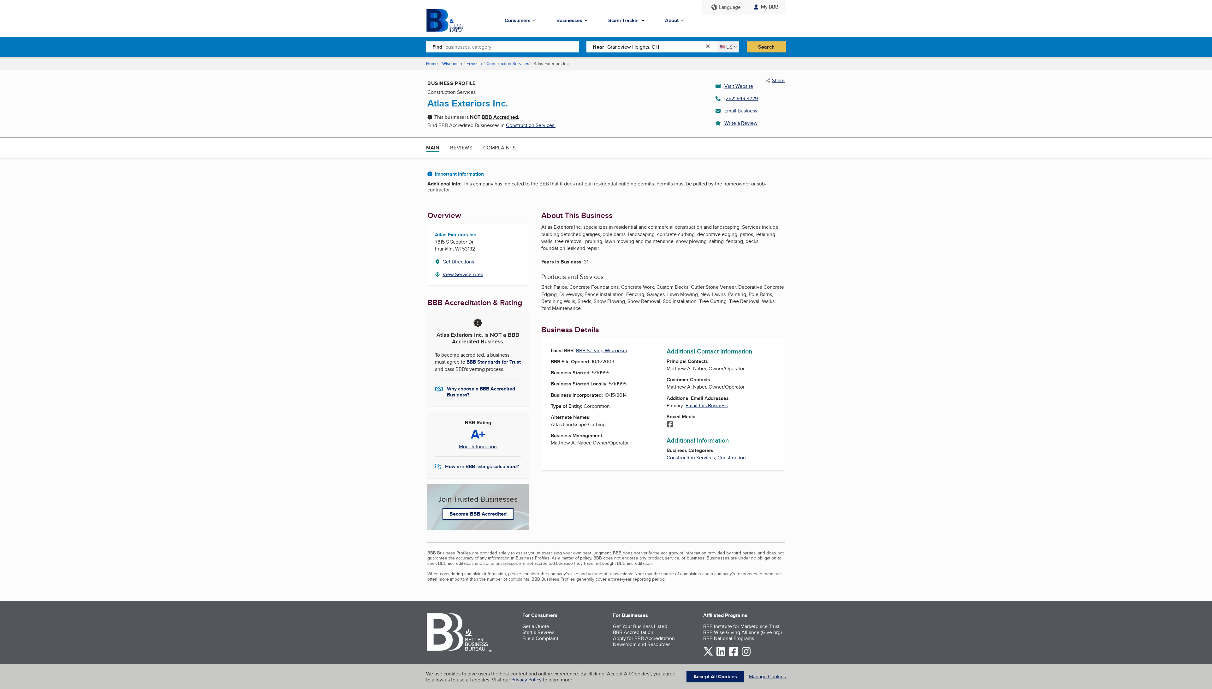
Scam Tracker (623, 20)
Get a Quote (535, 626)
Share (778, 80)
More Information (478, 446)
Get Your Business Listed (640, 626)
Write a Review (741, 123)
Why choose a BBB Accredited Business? (481, 391)
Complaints (499, 147)
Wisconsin (452, 63)
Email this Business (707, 405)
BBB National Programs (728, 638)
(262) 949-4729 (741, 98)
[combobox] (512, 46)
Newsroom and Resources (641, 644)
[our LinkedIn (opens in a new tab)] (721, 654)
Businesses (569, 20)
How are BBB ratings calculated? (482, 466)
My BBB (769, 7)
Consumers (518, 20)
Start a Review (538, 632)
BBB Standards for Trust (493, 362)
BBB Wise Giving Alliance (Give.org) (742, 632)
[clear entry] (710, 46)
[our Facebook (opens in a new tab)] (733, 654)
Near (598, 47)
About (672, 20)
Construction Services (507, 63)
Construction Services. (531, 125)
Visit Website (738, 86)
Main (432, 147)
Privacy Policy (526, 679)
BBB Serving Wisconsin (601, 350)
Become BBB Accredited (478, 513)
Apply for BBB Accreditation (644, 638)
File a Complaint (540, 638)
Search (766, 47)
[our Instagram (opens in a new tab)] (746, 654)
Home (432, 63)
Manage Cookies (767, 677)
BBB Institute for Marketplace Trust (741, 626)
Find (437, 47)
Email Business (740, 111)
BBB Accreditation (633, 632)
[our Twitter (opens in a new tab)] (708, 654)
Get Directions (458, 262)
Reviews (461, 147)
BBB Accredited (500, 117)
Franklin (474, 63)
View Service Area (463, 274)
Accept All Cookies (715, 676)
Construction (731, 457)
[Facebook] (670, 425)
